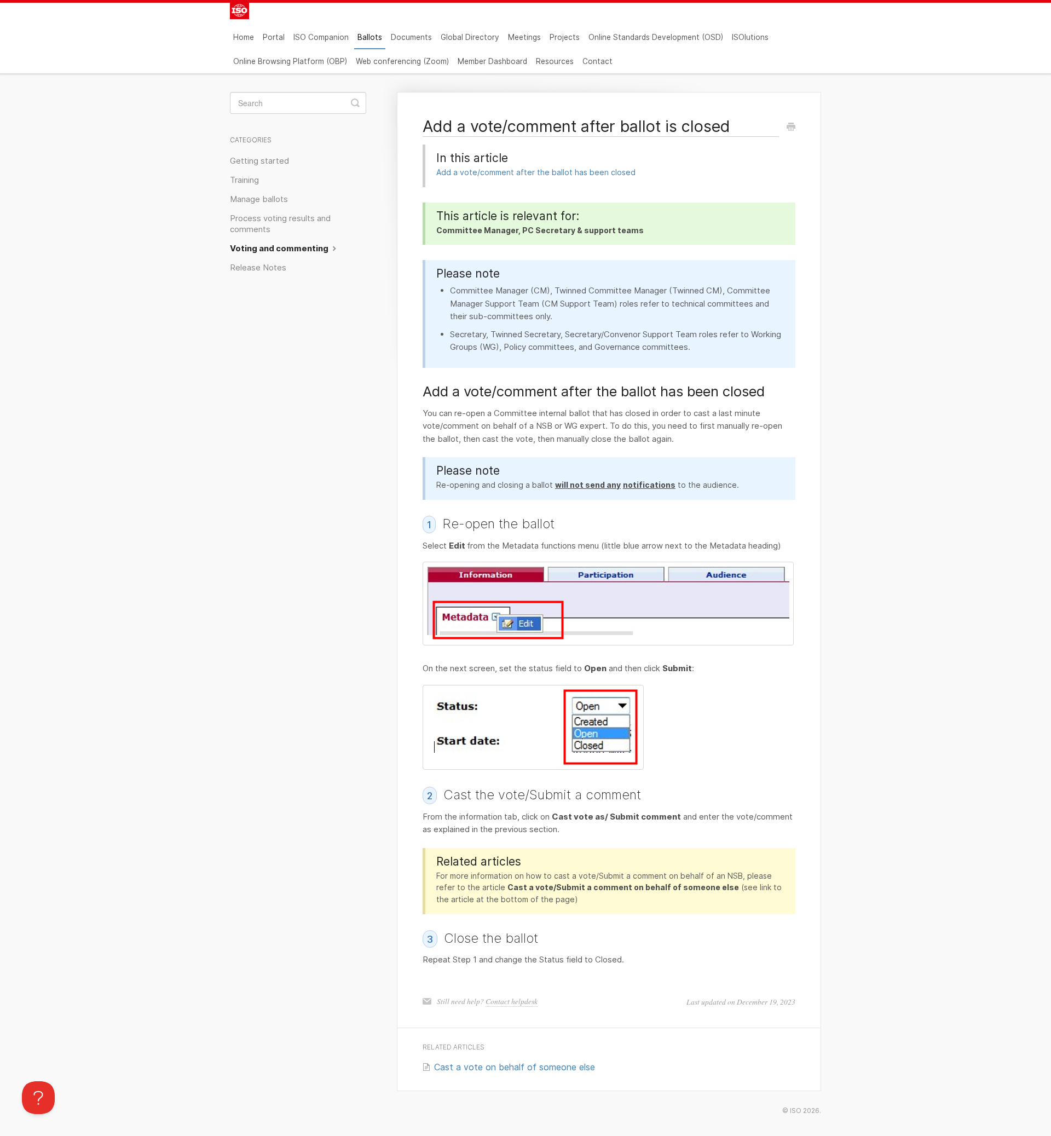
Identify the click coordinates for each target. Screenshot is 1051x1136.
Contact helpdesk (512, 1001)
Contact (597, 61)
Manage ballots (259, 199)
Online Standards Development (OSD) (655, 37)
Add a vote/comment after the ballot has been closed (536, 172)
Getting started (259, 161)
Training (244, 180)
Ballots (369, 37)
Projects (565, 37)
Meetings (524, 37)
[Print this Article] (791, 128)
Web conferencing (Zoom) (402, 61)
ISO (795, 1110)
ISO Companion (321, 37)
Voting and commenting (280, 248)
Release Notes (258, 268)
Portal (274, 37)
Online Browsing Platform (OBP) (290, 61)
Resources (555, 61)
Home (243, 37)
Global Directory (470, 37)
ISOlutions (750, 37)
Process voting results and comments (280, 224)
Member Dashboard (492, 61)
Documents (411, 37)
